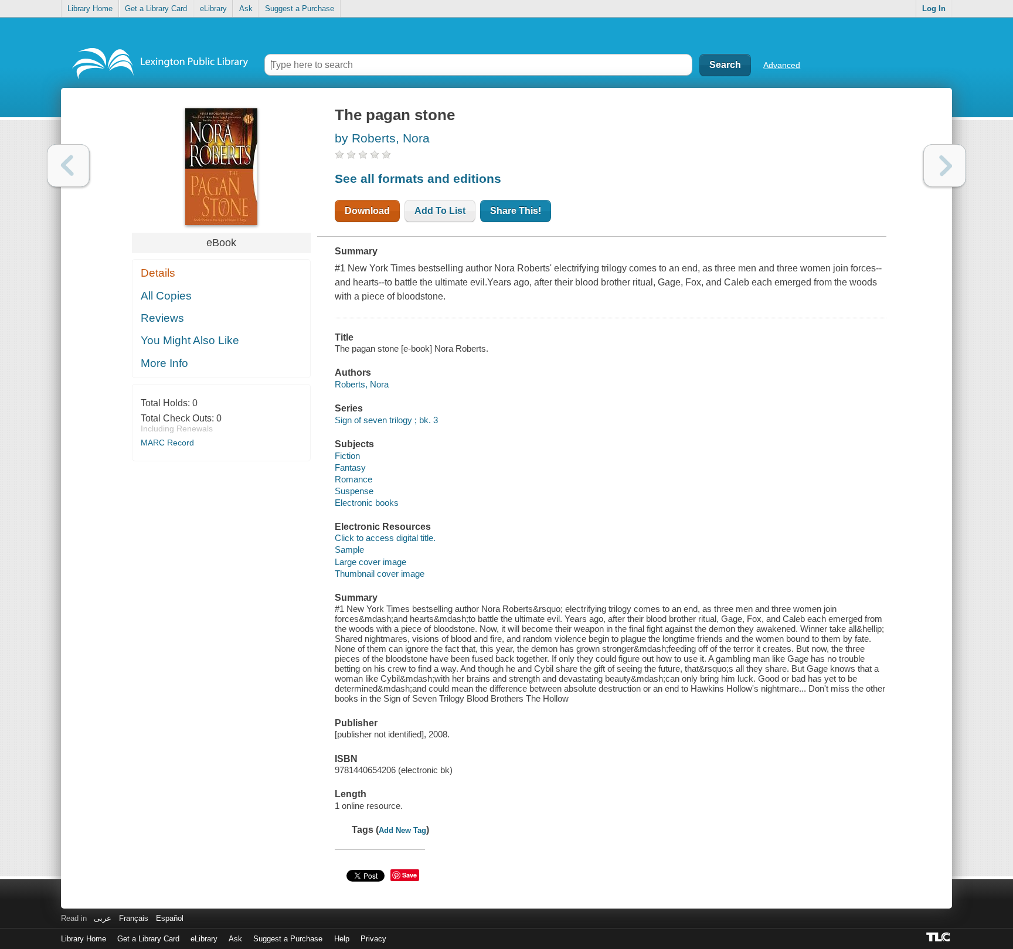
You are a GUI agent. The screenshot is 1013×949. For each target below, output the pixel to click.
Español (169, 918)
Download (367, 211)
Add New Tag (402, 830)
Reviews (162, 318)
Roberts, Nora (362, 384)
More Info (164, 363)
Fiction (347, 456)
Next (944, 165)
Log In (934, 8)
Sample (349, 550)
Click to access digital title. (385, 538)
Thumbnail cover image (379, 574)
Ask (246, 8)
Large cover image (370, 562)
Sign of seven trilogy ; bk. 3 (386, 420)
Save (409, 874)
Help (341, 938)
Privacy (373, 938)
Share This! (515, 211)
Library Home (90, 8)
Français (133, 918)
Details (158, 273)
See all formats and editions (418, 178)
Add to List (439, 211)
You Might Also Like (190, 340)
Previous (68, 165)
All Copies (166, 296)
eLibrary (213, 8)
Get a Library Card (156, 8)
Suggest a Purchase (299, 8)
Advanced (781, 65)
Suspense (354, 491)
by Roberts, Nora (382, 138)
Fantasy (350, 467)
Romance (353, 479)
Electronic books (367, 503)
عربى (102, 918)
